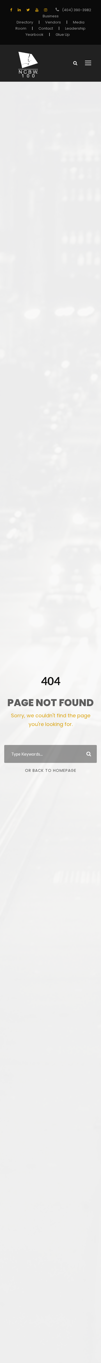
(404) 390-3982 (76, 10)
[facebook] (11, 10)
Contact (45, 28)
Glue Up (63, 34)
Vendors (53, 22)
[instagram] (45, 10)
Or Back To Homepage (50, 770)
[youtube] (36, 10)
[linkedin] (19, 10)
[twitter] (28, 10)
